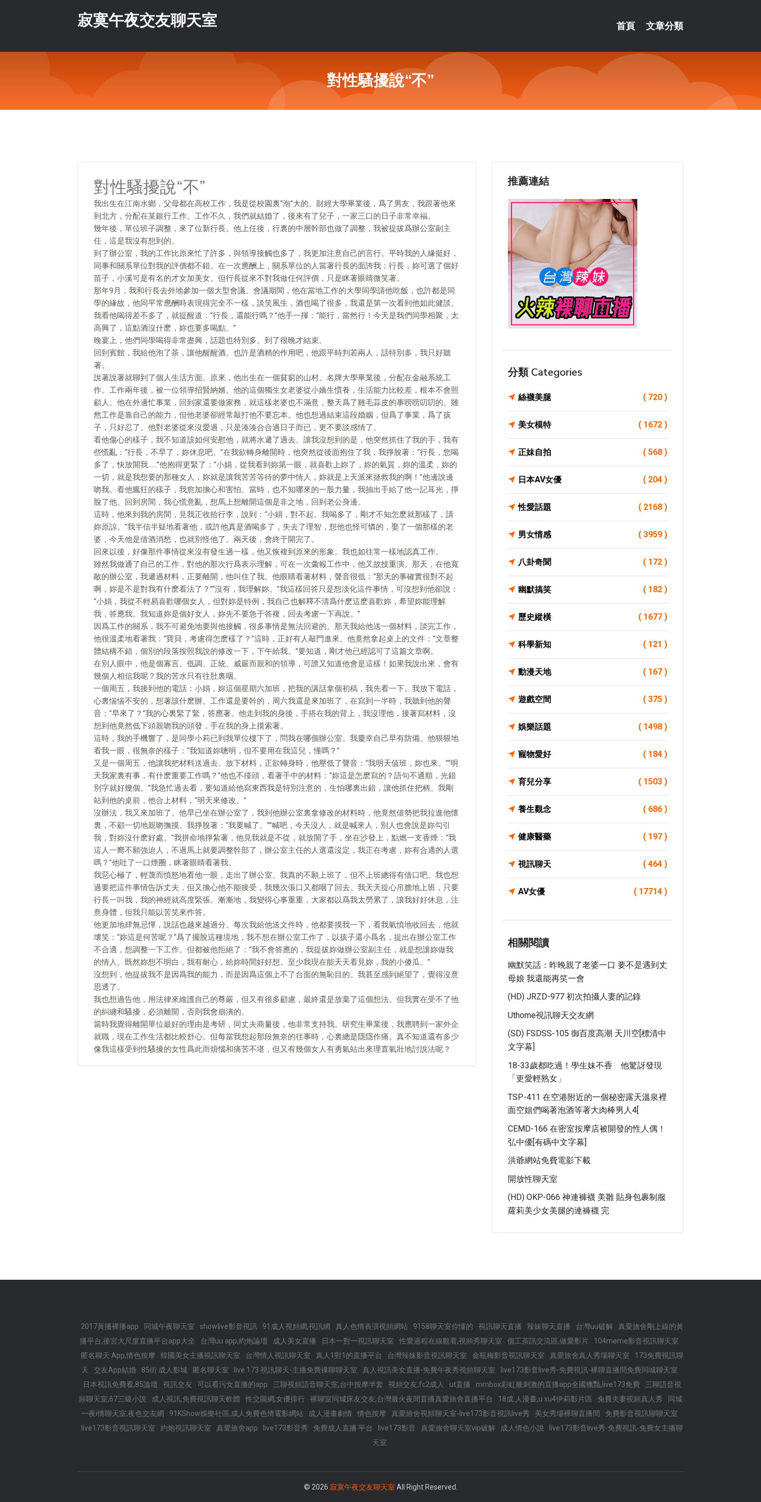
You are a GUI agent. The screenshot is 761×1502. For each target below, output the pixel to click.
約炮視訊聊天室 (185, 1428)
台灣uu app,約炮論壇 (234, 1341)
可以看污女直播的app (232, 1384)
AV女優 (592, 891)
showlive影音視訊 (228, 1326)
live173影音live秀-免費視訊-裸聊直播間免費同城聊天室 (589, 1370)
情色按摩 (371, 1413)
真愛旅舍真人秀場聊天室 (590, 1355)
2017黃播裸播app (110, 1326)
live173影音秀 (285, 1428)
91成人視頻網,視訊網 (296, 1326)
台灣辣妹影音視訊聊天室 (427, 1355)
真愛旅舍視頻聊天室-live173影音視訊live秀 (460, 1413)
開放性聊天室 (533, 1179)
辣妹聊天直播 (548, 1326)
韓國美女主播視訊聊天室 (200, 1355)
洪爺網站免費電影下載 (549, 1160)
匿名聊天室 (211, 1370)
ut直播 (460, 1384)
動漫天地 (592, 672)
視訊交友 (177, 1384)
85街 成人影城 (164, 1370)
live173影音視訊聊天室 (118, 1428)
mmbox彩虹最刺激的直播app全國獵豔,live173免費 (558, 1384)
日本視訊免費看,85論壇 (120, 1384)
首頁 (626, 26)
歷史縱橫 (592, 617)
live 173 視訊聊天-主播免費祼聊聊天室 (295, 1370)
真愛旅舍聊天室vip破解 (458, 1428)
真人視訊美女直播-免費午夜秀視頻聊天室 (428, 1370)
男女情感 (592, 534)
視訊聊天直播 (500, 1326)
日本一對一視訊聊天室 (357, 1341)
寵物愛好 (592, 754)
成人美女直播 (294, 1341)
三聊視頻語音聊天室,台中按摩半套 (328, 1384)
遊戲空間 (592, 699)
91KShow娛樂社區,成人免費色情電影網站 (236, 1413)
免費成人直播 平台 (343, 1428)
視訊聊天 (592, 864)
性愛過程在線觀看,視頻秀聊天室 (450, 1341)
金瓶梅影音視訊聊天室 (508, 1355)
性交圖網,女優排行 (275, 1399)
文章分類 (664, 26)
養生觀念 (592, 809)
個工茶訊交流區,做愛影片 (548, 1341)
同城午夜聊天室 (169, 1326)
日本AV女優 (592, 479)
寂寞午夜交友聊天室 (147, 20)
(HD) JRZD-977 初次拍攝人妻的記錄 (574, 997)
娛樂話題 (592, 727)
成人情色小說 (522, 1428)
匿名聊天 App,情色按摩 (118, 1355)
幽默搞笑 (592, 589)
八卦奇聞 (592, 562)
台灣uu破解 (594, 1326)
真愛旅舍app (237, 1428)
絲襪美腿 (592, 397)
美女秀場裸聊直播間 (567, 1413)
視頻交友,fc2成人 (416, 1384)
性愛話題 (592, 507)
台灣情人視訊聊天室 (278, 1355)
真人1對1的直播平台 (349, 1355)
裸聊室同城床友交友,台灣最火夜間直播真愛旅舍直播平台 (401, 1399)
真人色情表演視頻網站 (371, 1326)
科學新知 (592, 644)
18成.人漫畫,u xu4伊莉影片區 (545, 1399)
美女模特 (592, 425)
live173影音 (397, 1428)
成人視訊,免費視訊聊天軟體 (196, 1399)
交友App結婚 (115, 1370)
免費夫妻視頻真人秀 (630, 1399)
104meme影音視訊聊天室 (636, 1341)
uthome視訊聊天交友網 (551, 1015)
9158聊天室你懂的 (443, 1326)
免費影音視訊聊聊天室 (641, 1413)
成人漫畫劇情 (330, 1413)
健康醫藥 (592, 836)
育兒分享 (592, 781)
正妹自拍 (592, 452)
